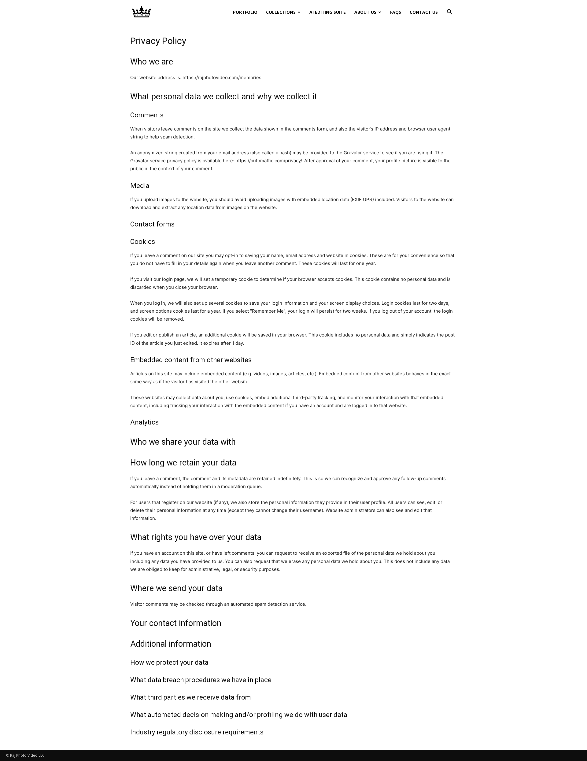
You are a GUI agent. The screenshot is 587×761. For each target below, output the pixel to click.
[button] (449, 13)
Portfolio (245, 12)
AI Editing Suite (327, 12)
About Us (365, 12)
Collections (281, 12)
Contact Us (424, 12)
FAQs (395, 12)
